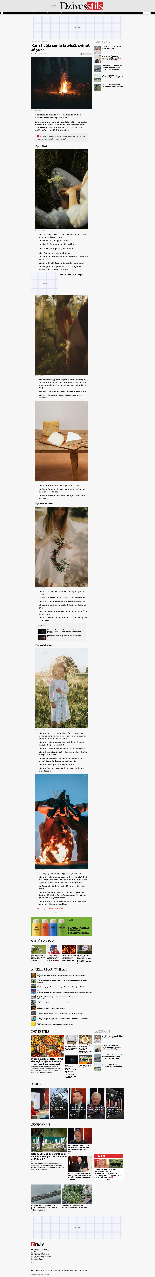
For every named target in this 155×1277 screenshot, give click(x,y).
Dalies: (55, 913)
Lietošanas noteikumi (58, 1270)
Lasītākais (102, 42)
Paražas (50, 908)
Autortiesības (66, 1270)
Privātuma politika (48, 1270)
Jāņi (37, 908)
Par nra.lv (33, 1270)
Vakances (80, 1270)
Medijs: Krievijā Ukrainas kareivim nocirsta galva (53, 1003)
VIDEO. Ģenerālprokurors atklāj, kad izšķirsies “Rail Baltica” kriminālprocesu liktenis (79, 1176)
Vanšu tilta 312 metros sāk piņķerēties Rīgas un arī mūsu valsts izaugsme (112, 67)
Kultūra (33, 13)
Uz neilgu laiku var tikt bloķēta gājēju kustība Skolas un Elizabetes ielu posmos (64, 992)
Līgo (43, 908)
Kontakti (85, 1270)
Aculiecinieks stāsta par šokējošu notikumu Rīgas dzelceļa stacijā (60, 1014)
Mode (27, 13)
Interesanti (117, 13)
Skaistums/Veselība (43, 13)
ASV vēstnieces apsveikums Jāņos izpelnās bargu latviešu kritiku (53, 958)
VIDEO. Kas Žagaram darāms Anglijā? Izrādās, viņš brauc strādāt (111, 58)
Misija (42, 1270)
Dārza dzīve (100, 13)
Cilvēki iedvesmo (64, 13)
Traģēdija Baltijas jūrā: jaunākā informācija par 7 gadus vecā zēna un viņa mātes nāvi (62, 997)
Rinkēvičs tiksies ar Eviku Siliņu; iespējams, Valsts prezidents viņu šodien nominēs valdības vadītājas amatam (62, 1019)
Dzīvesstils (37, 42)
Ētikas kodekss (73, 1270)
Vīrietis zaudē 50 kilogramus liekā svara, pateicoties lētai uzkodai (71, 1047)
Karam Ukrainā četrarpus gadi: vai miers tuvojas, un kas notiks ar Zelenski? (49, 1156)
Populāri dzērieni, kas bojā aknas (85, 1066)
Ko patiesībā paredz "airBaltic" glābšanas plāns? (112, 76)
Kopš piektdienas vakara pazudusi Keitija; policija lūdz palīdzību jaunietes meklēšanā (62, 981)
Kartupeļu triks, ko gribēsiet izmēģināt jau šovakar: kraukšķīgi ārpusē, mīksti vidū (85, 1049)
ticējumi (59, 908)
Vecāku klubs (90, 13)
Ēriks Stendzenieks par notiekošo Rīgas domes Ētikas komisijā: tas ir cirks (78, 1148)
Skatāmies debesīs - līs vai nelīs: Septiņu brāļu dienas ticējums (38, 958)
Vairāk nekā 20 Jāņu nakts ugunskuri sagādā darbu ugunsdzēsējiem (69, 958)
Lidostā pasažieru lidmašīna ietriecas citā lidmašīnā (55, 1024)
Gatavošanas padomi (77, 13)
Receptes (109, 13)
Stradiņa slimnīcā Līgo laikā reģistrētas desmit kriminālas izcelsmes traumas (84, 959)
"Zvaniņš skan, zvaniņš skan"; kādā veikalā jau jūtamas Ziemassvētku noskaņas (61, 976)
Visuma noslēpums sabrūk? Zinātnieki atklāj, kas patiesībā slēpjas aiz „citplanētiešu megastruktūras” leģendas (64, 631)
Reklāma (38, 1270)
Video (36, 1084)
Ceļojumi (54, 13)
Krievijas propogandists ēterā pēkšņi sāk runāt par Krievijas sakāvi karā (61, 987)
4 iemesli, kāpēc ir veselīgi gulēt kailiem (51, 1008)
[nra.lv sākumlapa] (53, 6)
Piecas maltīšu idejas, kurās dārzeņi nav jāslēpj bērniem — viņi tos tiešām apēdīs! (47, 1061)
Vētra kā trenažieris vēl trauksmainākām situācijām (112, 85)
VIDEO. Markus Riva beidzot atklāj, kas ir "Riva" (112, 47)
